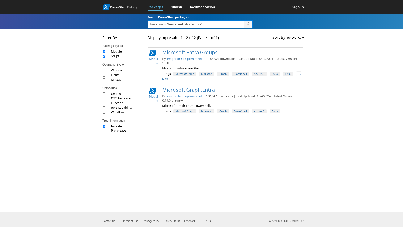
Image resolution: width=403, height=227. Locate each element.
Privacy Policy (151, 221)
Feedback (189, 221)
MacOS (116, 80)
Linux (115, 75)
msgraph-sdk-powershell (185, 59)
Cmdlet (116, 94)
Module (116, 51)
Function (117, 103)
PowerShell (240, 74)
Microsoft (206, 74)
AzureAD (259, 74)
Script (115, 56)
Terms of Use (130, 221)
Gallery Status (172, 221)
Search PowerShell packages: (169, 17)
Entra (275, 74)
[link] (159, 7)
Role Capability (121, 108)
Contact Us (108, 221)
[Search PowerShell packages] (248, 24)
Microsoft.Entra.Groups (190, 52)
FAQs (208, 221)
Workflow (117, 112)
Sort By (278, 37)
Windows (117, 70)
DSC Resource (121, 98)
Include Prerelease (118, 128)
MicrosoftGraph (184, 74)
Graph (223, 74)
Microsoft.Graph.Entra (188, 89)
